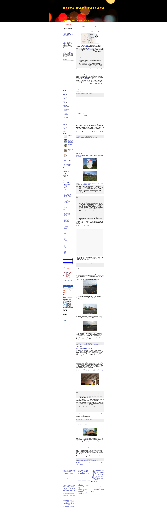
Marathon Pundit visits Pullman (82, 424)
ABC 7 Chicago (66, 215)
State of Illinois (66, 202)
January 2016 (66, 120)
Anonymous (64, 33)
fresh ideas (89, 344)
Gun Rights (84, 17)
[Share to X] (89, 93)
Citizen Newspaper (66, 221)
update (80, 350)
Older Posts (102, 462)
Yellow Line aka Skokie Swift (81, 90)
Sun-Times (79, 123)
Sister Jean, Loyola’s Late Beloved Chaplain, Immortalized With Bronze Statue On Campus (69, 479)
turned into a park (87, 184)
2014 (65, 123)
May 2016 (65, 114)
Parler (65, 244)
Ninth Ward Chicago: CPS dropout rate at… (67, 297)
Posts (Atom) (81, 464)
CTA (89, 63)
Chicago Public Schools (81, 137)
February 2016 (66, 118)
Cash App (65, 234)
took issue (89, 362)
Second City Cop (66, 171)
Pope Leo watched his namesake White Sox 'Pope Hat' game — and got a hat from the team (69, 496)
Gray (89, 70)
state (97, 460)
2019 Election (79, 20)
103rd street (79, 344)
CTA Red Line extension (84, 78)
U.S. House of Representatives (68, 206)
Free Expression (77, 17)
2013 (65, 124)
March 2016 (65, 117)
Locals (65, 241)
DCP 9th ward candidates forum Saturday (70, 136)
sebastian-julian (87, 515)
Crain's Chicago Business (67, 222)
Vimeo (65, 252)
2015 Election (72, 20)
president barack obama (91, 460)
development (85, 344)
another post (90, 369)
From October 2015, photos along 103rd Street (85, 270)
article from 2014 (82, 354)
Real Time (68, 307)
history (83, 460)
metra (87, 94)
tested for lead (81, 124)
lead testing (90, 137)
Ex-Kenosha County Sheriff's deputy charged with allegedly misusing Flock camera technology (83, 471)
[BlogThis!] (88, 93)
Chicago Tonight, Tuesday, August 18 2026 (98, 488)
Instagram (65, 240)
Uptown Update (66, 182)
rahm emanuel (101, 94)
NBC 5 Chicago (66, 227)
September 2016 (66, 110)
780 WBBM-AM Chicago (67, 212)
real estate (94, 344)
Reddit (65, 247)
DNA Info (84, 123)
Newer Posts (78, 462)
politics (92, 94)
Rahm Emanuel (87, 50)
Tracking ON (70, 307)
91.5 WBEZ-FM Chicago (67, 214)
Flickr (65, 238)
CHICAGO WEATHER (90, 26)
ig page (81, 453)
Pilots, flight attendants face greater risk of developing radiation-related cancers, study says (84, 474)
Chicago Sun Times (66, 219)
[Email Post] (86, 93)
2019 (65, 101)
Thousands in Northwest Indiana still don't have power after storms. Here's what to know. (69, 491)
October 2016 (66, 109)
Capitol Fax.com (66, 186)
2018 (65, 102)
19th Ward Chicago (67, 175)
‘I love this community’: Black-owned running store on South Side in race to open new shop (69, 507)
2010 (65, 128)
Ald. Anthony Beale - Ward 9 (68, 194)
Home (64, 17)
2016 (65, 105)
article (81, 45)
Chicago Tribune (66, 220)
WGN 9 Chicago (66, 228)
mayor (85, 94)
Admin (64, 52)
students (95, 137)
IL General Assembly (67, 201)
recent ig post (82, 225)
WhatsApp (65, 253)
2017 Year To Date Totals (67, 165)
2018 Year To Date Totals (67, 164)
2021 (65, 98)
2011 (65, 127)
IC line (102, 68)
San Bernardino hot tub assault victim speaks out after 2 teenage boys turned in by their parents (84, 500)
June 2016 (65, 113)
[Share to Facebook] (90, 93)
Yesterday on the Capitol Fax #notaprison (84, 348)
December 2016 (66, 106)
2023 (65, 95)
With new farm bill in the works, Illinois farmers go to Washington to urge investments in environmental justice (68, 510)
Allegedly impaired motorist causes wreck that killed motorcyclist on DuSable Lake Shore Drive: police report (69, 486)
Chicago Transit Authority (67, 196)
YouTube (65, 254)
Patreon (65, 245)
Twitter (65, 251)
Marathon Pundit (84, 438)
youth (97, 137)
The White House (66, 203)
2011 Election (65, 20)
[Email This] (87, 93)
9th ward (83, 344)
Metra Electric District (90, 48)
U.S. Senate (65, 207)
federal (81, 460)
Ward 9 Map (69, 17)
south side (77, 95)
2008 (65, 131)
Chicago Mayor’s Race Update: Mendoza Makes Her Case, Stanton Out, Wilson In (70, 146)
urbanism (98, 344)
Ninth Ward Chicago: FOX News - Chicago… (67, 302)
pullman (95, 460)
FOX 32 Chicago (66, 225)
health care (87, 137)
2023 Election (86, 20)
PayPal (65, 246)
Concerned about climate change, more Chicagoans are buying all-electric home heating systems (68, 504)
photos (91, 344)
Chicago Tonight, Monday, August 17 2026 (98, 489)
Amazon (65, 233)
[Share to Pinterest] (91, 93)
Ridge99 (65, 173)
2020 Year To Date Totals (67, 160)
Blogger (94, 515)
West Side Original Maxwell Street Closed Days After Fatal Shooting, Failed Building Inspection (69, 471)
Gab (64, 239)
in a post (96, 127)
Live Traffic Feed (68, 285)
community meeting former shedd (68, 34)
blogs (79, 460)
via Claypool (100, 407)
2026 (65, 91)
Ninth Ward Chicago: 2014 (66, 293)
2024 (65, 94)
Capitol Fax (88, 132)
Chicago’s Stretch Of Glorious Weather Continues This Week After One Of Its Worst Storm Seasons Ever (68, 474)
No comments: (83, 93)
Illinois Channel (66, 226)
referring (100, 362)
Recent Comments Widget (71, 57)
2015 (65, 121)
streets (96, 344)
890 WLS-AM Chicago (67, 213)
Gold (92, 70)
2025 (65, 93)
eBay (64, 235)
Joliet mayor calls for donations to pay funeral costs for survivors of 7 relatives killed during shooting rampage (68, 501)
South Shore (99, 83)
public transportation (96, 94)
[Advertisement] (90, 104)
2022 (65, 97)
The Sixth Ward (85, 115)
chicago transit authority (81, 94)
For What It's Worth (67, 184)
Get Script (65, 307)
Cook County (66, 200)
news (89, 94)
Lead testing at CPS (80, 113)
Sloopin (84, 45)
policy (90, 94)
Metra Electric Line (84, 46)
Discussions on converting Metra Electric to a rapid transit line (88, 31)
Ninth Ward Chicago (67, 289)
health (85, 137)
